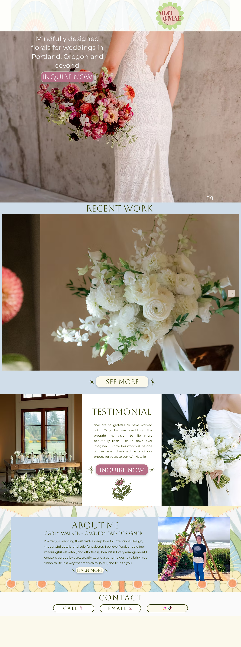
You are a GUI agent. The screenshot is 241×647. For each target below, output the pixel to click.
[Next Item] (231, 293)
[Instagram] (164, 608)
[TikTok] (170, 608)
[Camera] (210, 198)
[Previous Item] (9, 293)
